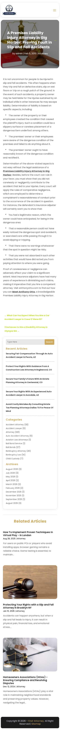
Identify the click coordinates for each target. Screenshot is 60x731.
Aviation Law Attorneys (17, 439)
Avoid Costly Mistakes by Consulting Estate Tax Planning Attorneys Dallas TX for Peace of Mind (29, 407)
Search (49, 342)
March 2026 (11, 484)
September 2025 (14, 499)
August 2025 (12, 503)
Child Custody (13, 458)
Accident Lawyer (14, 428)
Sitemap (36, 723)
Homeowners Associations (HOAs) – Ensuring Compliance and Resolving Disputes (25, 680)
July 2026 (10, 473)
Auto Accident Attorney (17, 435)
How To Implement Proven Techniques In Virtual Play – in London (28, 534)
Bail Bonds (10, 447)
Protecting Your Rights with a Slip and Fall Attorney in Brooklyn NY (28, 606)
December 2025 (13, 491)
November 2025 (13, 495)
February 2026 (13, 488)
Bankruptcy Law (13, 454)
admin (19, 53)
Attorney (43, 53)
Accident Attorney (15, 424)
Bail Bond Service (14, 443)
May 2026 (10, 476)
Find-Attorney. (36, 721)
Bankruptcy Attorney (16, 451)
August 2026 (12, 469)
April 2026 (10, 480)
